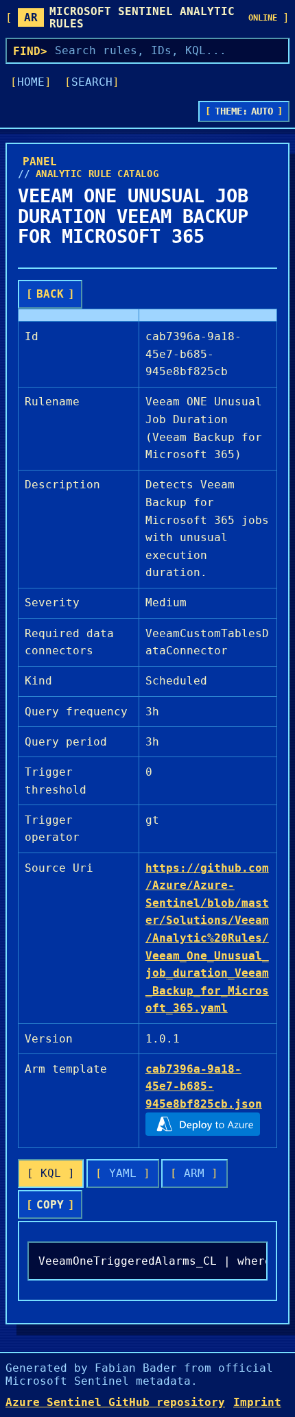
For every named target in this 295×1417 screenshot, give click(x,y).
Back (50, 293)
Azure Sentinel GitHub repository (115, 1402)
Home (31, 81)
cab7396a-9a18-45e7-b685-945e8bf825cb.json (203, 1086)
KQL (50, 1173)
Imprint (257, 1402)
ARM (194, 1173)
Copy (50, 1204)
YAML (123, 1173)
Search (92, 81)
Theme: (244, 111)
